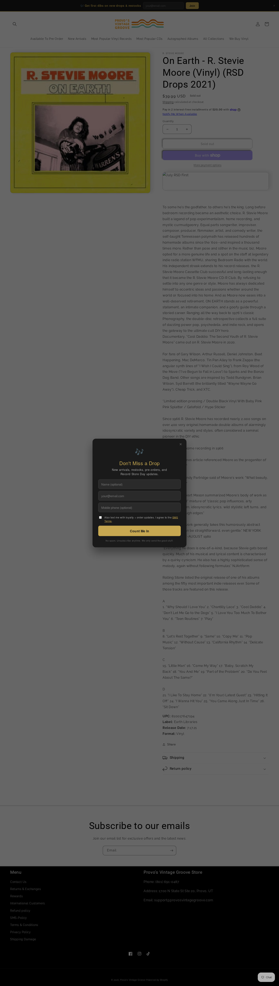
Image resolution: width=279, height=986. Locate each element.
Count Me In (139, 530)
